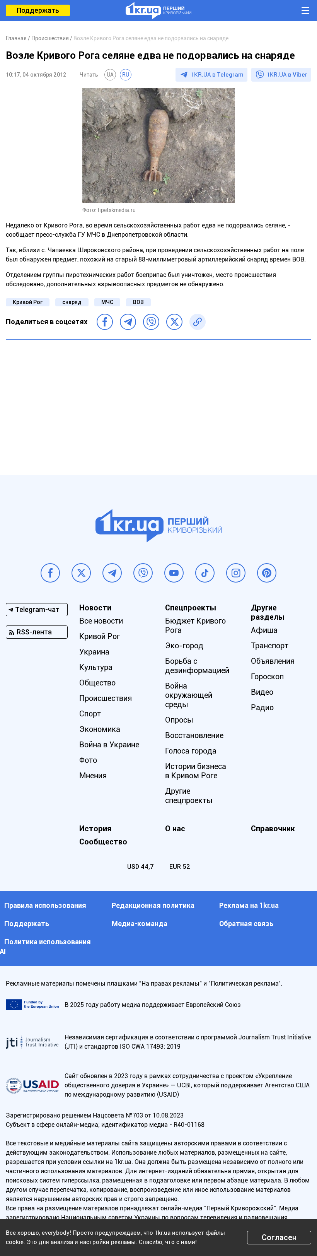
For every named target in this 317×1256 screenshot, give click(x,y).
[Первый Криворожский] (158, 10)
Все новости (101, 620)
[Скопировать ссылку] (197, 322)
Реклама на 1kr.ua (249, 905)
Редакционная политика (153, 905)
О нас (175, 828)
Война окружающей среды (188, 695)
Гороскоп (267, 676)
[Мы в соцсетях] (50, 573)
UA (110, 75)
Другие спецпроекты (189, 795)
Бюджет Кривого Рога (195, 625)
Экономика (99, 729)
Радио (262, 707)
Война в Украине (109, 744)
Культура (95, 667)
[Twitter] (174, 322)
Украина (94, 651)
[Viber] (151, 322)
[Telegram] (128, 322)
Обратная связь (246, 923)
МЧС (107, 302)
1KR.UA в (217, 74)
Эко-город (184, 645)
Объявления (273, 661)
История (95, 828)
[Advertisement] (158, 401)
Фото (88, 760)
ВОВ (138, 302)
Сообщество (103, 841)
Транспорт (269, 645)
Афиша (264, 630)
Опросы (179, 720)
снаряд (72, 302)
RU (125, 75)
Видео (262, 692)
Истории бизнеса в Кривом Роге (195, 771)
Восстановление (194, 735)
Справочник (273, 828)
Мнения (93, 775)
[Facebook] (105, 322)
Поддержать (38, 10)
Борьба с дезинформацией (197, 665)
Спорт (90, 713)
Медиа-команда (139, 923)
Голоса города (190, 750)
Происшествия (105, 698)
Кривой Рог (28, 302)
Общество (97, 682)
